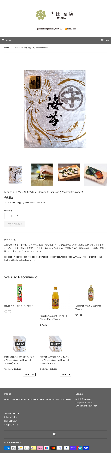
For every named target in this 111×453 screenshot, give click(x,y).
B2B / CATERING (63, 399)
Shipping (20, 202)
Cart (106, 40)
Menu (8, 40)
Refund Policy (10, 421)
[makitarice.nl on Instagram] (54, 434)
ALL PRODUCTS (19, 399)
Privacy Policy (10, 417)
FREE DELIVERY (47, 399)
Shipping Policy (11, 424)
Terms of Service (11, 413)
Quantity (8, 210)
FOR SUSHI (32, 399)
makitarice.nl (16, 442)
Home (6, 48)
